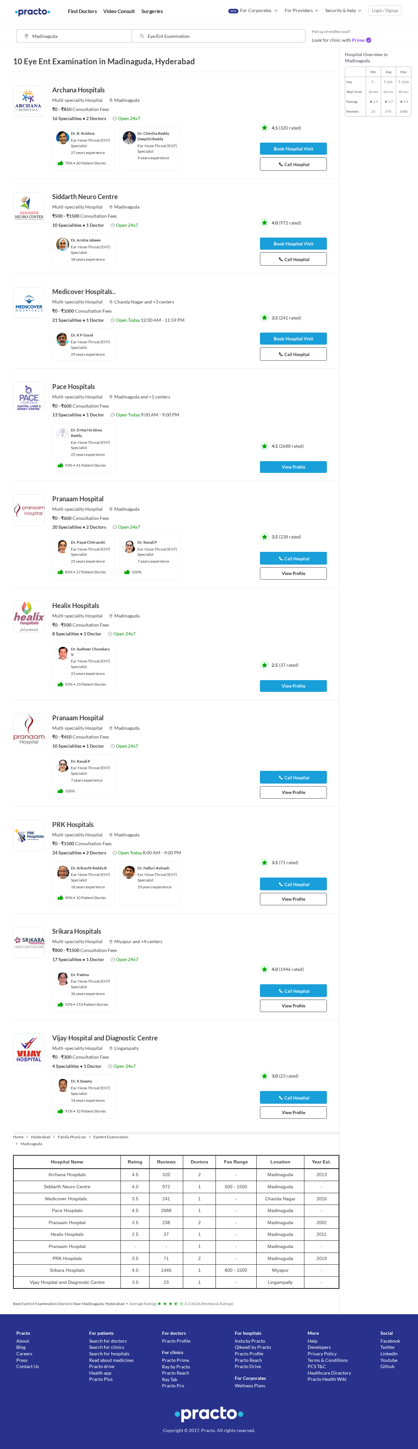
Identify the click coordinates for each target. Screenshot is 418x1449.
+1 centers (159, 396)
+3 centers (163, 301)
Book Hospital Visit (293, 148)
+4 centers (151, 941)
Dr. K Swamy (81, 1081)
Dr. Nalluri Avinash (153, 867)
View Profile (293, 467)
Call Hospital (297, 164)
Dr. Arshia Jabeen (86, 240)
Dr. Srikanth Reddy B (89, 867)
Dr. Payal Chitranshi (88, 542)
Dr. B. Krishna (82, 133)
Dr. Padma (80, 974)
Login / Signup (385, 10)
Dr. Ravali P (147, 542)
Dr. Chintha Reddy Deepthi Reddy (153, 136)
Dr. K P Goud (82, 335)
